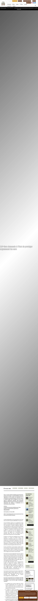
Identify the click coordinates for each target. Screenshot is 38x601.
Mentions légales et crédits (24, 599)
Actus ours (26, 488)
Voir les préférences (33, 597)
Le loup (21, 4)
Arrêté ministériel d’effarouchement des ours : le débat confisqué (31, 521)
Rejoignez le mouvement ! (29, 585)
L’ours (17, 4)
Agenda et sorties (3, 8)
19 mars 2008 (8, 489)
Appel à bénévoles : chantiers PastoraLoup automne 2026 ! (31, 533)
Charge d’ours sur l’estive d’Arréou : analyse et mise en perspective (31, 499)
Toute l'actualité (31, 488)
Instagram (32, 2)
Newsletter (29, 2)
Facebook (33, 2)
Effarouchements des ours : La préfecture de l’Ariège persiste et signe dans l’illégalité (31, 510)
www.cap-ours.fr (6, 509)
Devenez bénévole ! (28, 572)
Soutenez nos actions (27, 1)
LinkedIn (35, 2)
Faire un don (15, 1)
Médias (14, 6)
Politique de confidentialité (30, 599)
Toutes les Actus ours (30, 525)
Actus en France (20, 488)
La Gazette (9, 6)
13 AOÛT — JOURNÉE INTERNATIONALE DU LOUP (31, 545)
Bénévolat (20, 1)
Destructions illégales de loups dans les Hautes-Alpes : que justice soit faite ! (31, 550)
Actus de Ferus (15, 488)
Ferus (13, 4)
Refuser (26, 597)
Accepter (21, 597)
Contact (34, 1)
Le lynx (25, 4)
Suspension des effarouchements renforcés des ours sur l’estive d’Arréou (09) (31, 516)
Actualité (9, 4)
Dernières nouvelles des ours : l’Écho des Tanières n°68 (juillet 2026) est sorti (31, 504)
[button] (36, 591)
